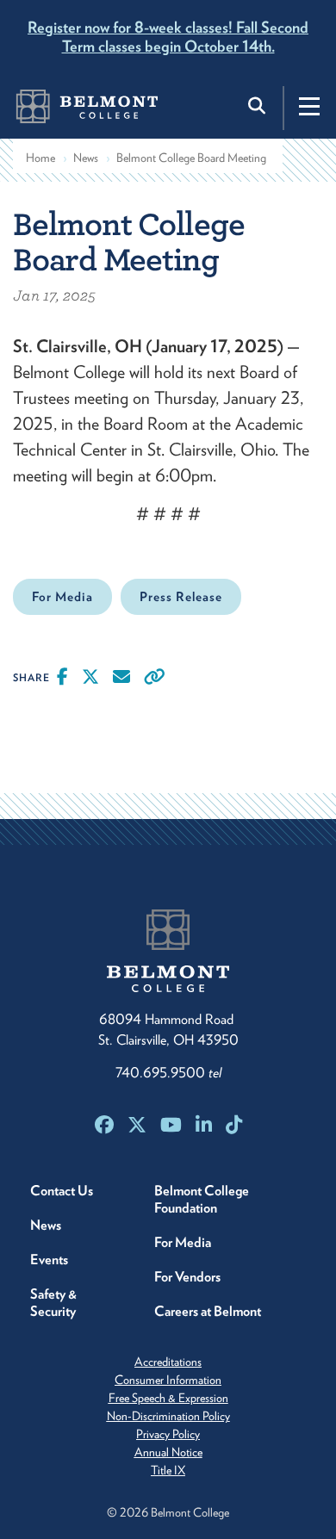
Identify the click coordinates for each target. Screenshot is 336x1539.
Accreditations (168, 1361)
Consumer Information (168, 1380)
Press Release (181, 597)
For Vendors (187, 1277)
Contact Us (61, 1190)
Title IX (168, 1470)
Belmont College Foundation (201, 1199)
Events (49, 1259)
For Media (62, 597)
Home (40, 157)
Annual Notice (168, 1452)
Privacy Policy (168, 1434)
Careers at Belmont (207, 1311)
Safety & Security (53, 1302)
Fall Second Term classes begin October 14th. (168, 36)
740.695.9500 (168, 1072)
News (85, 157)
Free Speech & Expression (168, 1398)
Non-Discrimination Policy (168, 1416)
